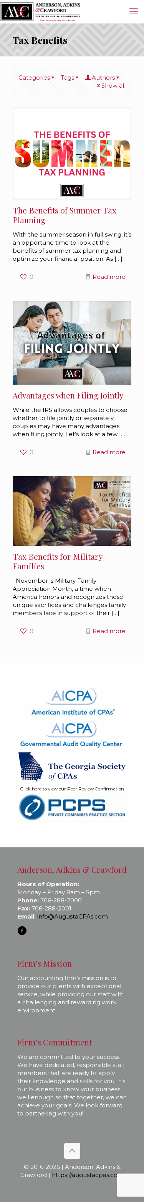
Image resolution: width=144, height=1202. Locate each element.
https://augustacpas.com (88, 1175)
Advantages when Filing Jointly (68, 395)
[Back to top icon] (72, 1151)
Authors (103, 77)
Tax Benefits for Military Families (58, 561)
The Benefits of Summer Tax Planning (64, 215)
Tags (67, 77)
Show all (113, 85)
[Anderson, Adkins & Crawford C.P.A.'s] (40, 11)
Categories (34, 77)
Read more (109, 276)
